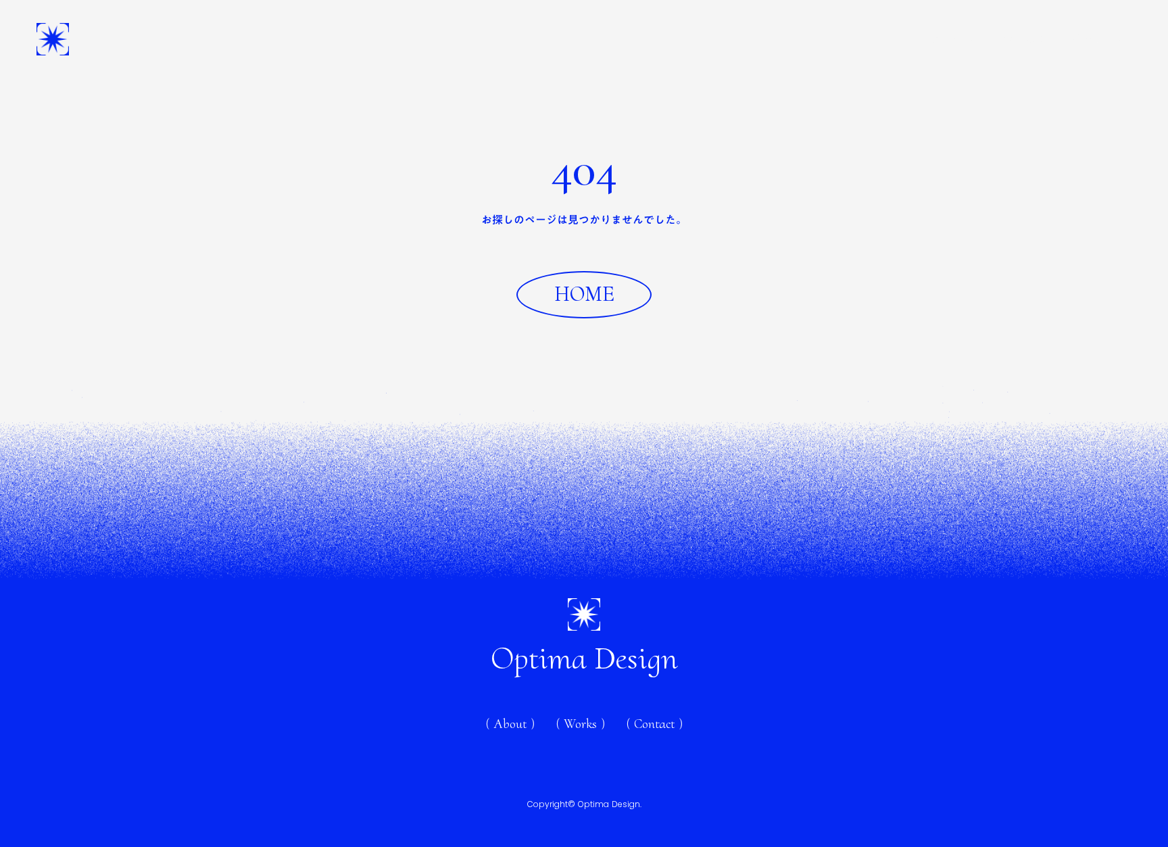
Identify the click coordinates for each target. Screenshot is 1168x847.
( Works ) (1018, 39)
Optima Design (584, 658)
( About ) (948, 39)
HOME (584, 294)
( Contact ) (1093, 39)
